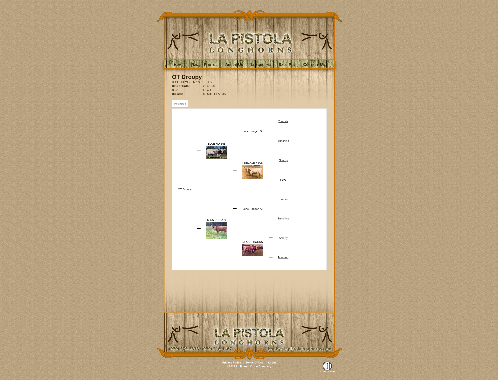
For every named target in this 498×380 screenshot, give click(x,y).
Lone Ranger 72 (253, 131)
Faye (283, 179)
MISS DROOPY (202, 82)
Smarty (283, 160)
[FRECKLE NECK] (252, 171)
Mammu (283, 257)
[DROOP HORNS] (252, 249)
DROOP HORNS (252, 241)
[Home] (249, 36)
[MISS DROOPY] (216, 229)
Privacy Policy (231, 362)
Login (272, 362)
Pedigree (180, 103)
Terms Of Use (254, 362)
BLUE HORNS (180, 82)
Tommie (283, 121)
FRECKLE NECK (252, 162)
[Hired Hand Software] (327, 367)
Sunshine (283, 140)
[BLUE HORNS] (216, 152)
